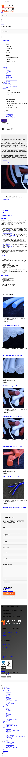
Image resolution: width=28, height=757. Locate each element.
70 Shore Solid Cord (7, 233)
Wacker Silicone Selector (11, 86)
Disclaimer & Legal (8, 658)
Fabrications (9, 48)
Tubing (8, 66)
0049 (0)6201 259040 (7, 588)
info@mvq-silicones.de (8, 591)
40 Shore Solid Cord (7, 226)
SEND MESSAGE (9, 593)
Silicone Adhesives (10, 61)
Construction (9, 96)
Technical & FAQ (10, 113)
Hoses (7, 50)
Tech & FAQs (6, 111)
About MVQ (6, 646)
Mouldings (8, 52)
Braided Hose (9, 77)
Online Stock (6, 40)
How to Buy (6, 644)
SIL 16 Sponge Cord (7, 246)
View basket (3, 677)
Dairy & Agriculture (10, 99)
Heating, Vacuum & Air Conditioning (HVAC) (16, 103)
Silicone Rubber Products (10, 632)
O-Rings (8, 55)
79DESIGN (8, 673)
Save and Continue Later (10, 596)
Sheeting (8, 59)
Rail (7, 110)
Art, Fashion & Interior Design (13, 92)
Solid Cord (6, 199)
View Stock (6, 162)
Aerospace (8, 90)
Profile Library (9, 116)
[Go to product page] (15, 307)
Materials (8, 87)
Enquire (5, 160)
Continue (9, 677)
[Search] (1, 20)
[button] (1, 3)
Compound (8, 41)
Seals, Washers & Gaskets (12, 57)
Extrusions (8, 46)
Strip (7, 63)
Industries (5, 88)
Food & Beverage (10, 101)
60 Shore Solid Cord (7, 229)
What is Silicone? (9, 84)
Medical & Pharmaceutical (12, 107)
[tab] (5, 210)
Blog (4, 752)
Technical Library (10, 114)
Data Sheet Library (10, 115)
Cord (7, 44)
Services (5, 82)
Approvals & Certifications (12, 117)
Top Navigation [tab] (6, 688)
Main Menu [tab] (5, 687)
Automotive (9, 94)
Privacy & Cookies (8, 656)
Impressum (3, 671)
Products (5, 67)
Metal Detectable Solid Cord (9, 235)
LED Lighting (9, 105)
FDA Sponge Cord (7, 244)
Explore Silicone (6, 83)
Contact (3, 120)
